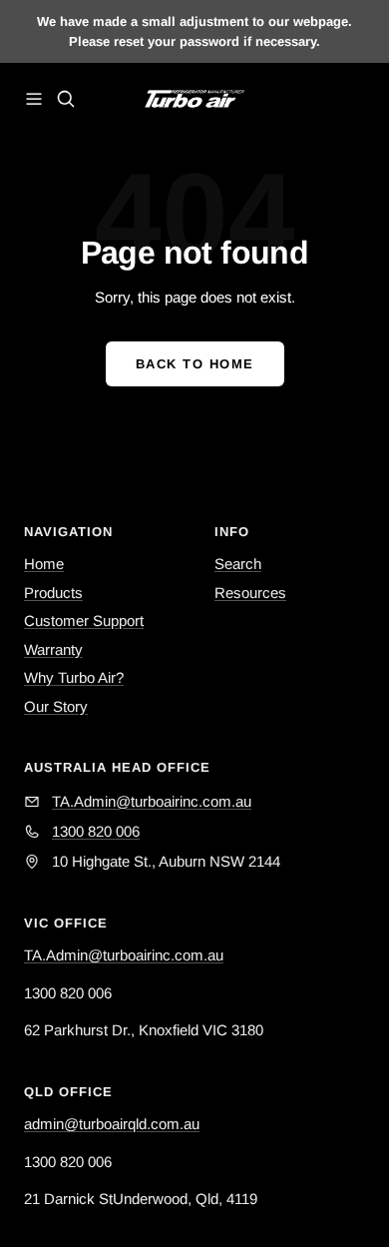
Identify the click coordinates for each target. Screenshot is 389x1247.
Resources (250, 592)
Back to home (195, 363)
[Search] (66, 99)
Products (53, 592)
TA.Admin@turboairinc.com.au (123, 954)
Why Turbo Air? (74, 677)
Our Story (56, 706)
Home (44, 563)
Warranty (53, 649)
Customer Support (84, 620)
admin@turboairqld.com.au (111, 1123)
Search (237, 563)
